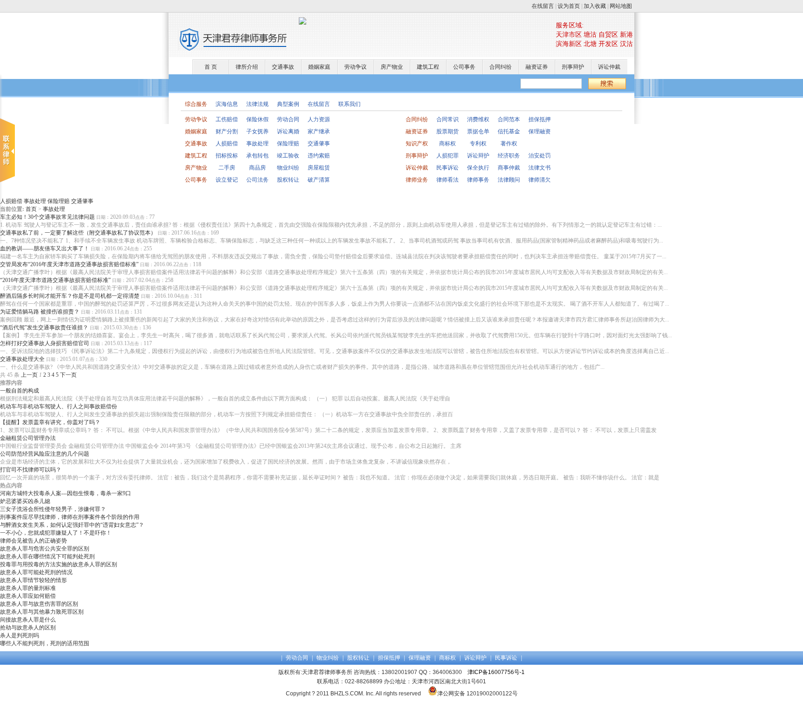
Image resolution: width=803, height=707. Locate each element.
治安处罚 (539, 155)
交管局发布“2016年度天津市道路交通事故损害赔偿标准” (69, 264)
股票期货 (447, 131)
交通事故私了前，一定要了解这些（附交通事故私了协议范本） (78, 232)
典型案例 (288, 104)
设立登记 (227, 180)
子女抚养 (257, 131)
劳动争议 (355, 67)
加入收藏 (595, 6)
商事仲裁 (509, 167)
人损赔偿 (227, 143)
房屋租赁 (319, 167)
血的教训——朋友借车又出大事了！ (44, 248)
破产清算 (319, 180)
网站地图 (621, 6)
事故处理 (257, 143)
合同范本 (509, 119)
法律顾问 (509, 180)
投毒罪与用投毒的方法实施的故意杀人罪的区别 (58, 564)
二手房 (226, 167)
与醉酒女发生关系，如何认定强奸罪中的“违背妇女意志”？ (72, 525)
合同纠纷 (500, 67)
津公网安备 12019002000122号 (477, 693)
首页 (31, 209)
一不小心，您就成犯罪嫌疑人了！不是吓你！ (56, 533)
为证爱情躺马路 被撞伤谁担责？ (39, 311)
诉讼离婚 (288, 131)
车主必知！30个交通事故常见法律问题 (47, 217)
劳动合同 (288, 119)
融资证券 (537, 67)
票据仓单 (478, 131)
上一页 (29, 375)
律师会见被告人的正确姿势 (33, 540)
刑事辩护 (573, 67)
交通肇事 (319, 143)
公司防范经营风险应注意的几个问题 (44, 454)
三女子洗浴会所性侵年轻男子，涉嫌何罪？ (53, 509)
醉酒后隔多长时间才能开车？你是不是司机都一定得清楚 (69, 296)
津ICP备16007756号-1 (496, 672)
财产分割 (227, 131)
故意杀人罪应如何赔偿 (28, 596)
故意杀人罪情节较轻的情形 (33, 580)
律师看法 (447, 180)
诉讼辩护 (478, 155)
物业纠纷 (288, 167)
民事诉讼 (447, 167)
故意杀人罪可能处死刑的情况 (36, 572)
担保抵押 (539, 119)
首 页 (210, 67)
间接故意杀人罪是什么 (28, 619)
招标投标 (227, 155)
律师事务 (478, 180)
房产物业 (392, 67)
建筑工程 (428, 67)
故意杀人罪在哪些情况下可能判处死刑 (47, 556)
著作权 (508, 143)
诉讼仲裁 (609, 67)
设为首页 (569, 6)
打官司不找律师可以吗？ (30, 469)
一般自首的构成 (19, 390)
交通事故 (283, 67)
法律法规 (257, 104)
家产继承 (319, 131)
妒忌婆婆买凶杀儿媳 (25, 501)
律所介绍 (247, 67)
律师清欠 (539, 180)
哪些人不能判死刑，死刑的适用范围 (44, 643)
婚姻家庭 (319, 67)
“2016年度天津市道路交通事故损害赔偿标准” (55, 280)
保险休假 (257, 119)
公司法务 (257, 180)
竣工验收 (288, 155)
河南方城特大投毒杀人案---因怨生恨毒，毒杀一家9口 (65, 493)
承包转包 (257, 155)
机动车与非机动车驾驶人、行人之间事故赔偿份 (58, 406)
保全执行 (478, 167)
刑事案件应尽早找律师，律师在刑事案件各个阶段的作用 (69, 517)
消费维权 (478, 119)
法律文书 (539, 167)
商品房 (257, 167)
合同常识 (447, 119)
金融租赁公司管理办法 (28, 438)
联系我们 (349, 104)
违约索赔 (319, 155)
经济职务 (509, 155)
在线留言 (543, 6)
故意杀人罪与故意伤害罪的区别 (39, 604)
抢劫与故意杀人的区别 (28, 627)
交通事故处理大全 (22, 359)
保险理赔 (288, 143)
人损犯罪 (447, 155)
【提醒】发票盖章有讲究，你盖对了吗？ (50, 422)
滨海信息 (227, 104)
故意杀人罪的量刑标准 (28, 588)
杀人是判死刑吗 (19, 635)
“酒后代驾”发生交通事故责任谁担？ (44, 327)
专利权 (478, 143)
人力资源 (319, 119)
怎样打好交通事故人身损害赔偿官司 (44, 343)
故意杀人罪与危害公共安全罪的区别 (44, 548)
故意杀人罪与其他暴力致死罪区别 (42, 612)
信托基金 (509, 131)
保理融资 (539, 131)
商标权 (447, 143)
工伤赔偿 (227, 119)
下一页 (68, 375)
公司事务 (464, 67)
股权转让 (288, 180)
